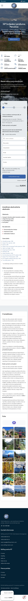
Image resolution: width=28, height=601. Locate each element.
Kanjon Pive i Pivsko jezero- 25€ (10, 256)
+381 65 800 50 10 (5, 536)
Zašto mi (3, 558)
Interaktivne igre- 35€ (7, 241)
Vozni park (3, 575)
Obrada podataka (5, 588)
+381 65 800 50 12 (5, 539)
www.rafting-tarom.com (7, 545)
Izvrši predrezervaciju (14, 176)
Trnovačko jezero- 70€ (8, 260)
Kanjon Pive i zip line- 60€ (8, 243)
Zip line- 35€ (5, 244)
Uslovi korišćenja (15, 588)
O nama (3, 553)
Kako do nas (4, 561)
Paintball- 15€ (5, 251)
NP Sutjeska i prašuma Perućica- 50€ (11, 258)
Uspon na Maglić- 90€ (7, 248)
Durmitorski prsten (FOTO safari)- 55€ (11, 255)
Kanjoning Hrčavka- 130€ (8, 250)
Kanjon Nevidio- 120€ (7, 253)
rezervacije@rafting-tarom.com (9, 542)
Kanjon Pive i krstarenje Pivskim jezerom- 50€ (13, 246)
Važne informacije (5, 563)
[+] (19, 523)
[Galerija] (8, 432)
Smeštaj (3, 556)
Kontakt (4, 1)
